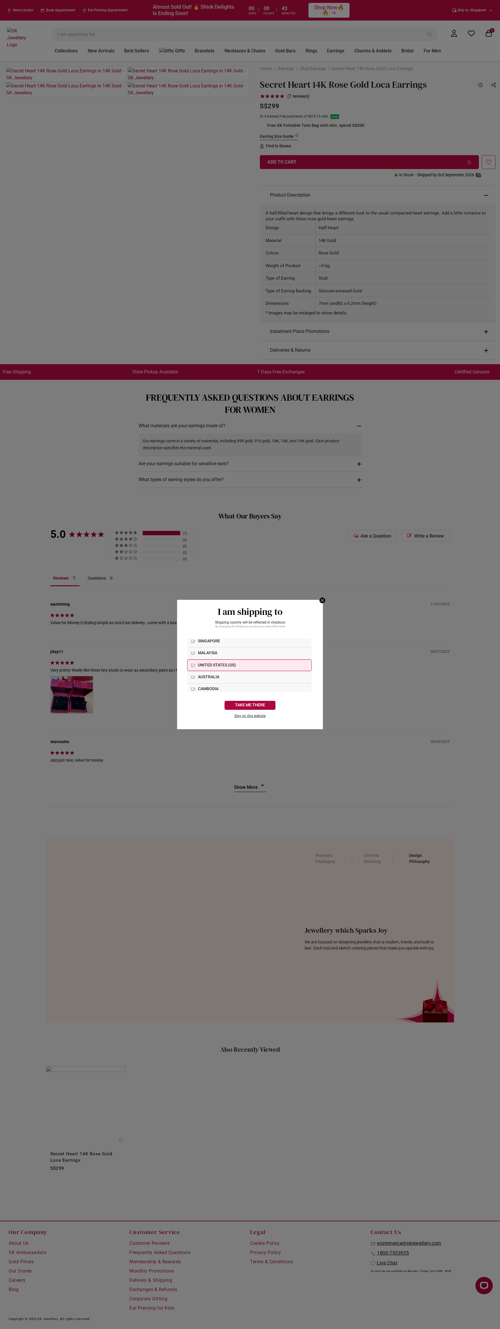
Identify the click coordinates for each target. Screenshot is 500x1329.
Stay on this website (250, 716)
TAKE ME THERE (250, 705)
